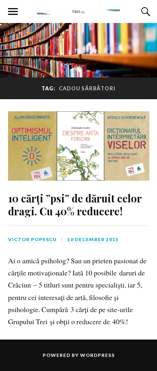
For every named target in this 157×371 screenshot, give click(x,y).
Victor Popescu (32, 239)
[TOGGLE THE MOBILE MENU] (13, 12)
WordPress (97, 355)
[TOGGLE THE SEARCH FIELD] (144, 12)
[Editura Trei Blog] (78, 11)
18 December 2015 (93, 239)
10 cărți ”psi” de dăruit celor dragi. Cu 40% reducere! (74, 204)
